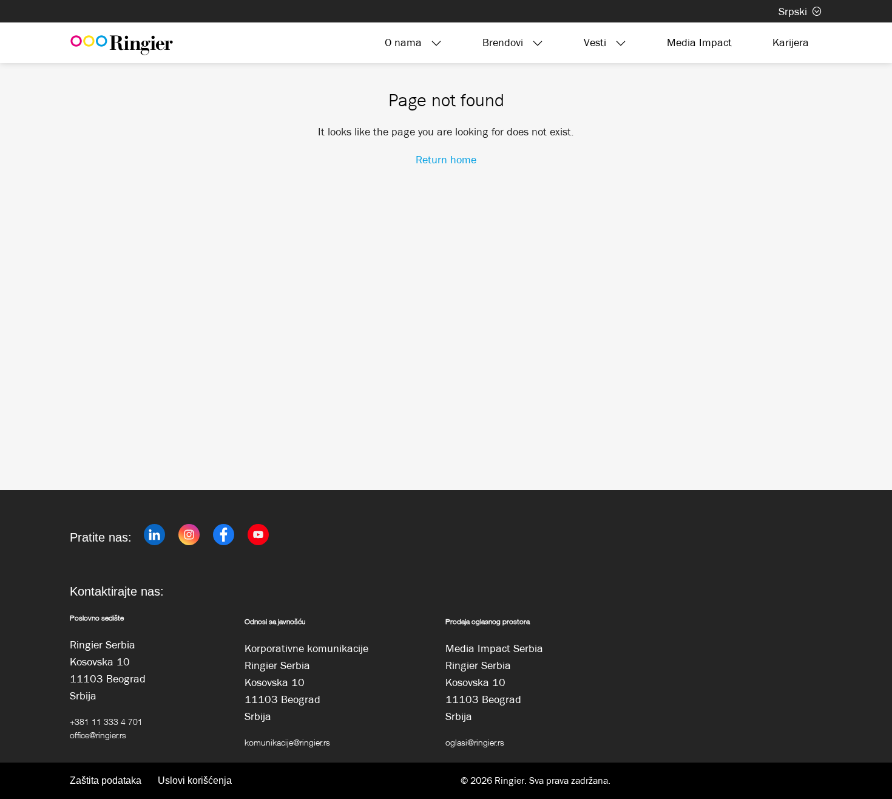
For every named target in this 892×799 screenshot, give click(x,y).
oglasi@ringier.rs (474, 742)
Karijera (790, 42)
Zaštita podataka (105, 780)
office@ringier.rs (98, 735)
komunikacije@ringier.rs (287, 742)
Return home (446, 159)
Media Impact (699, 42)
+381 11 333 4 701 (106, 721)
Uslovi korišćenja (195, 780)
